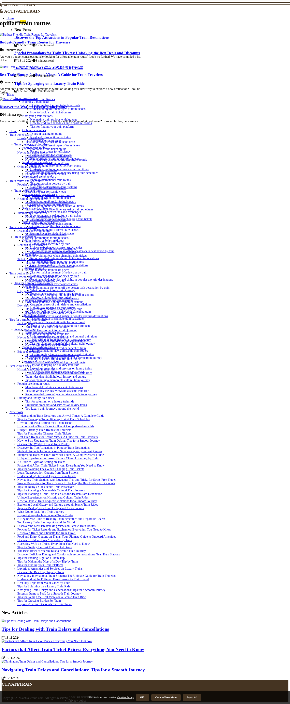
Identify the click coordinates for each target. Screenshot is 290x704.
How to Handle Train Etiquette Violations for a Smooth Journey (57, 501)
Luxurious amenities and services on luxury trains (61, 368)
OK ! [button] (142, 697)
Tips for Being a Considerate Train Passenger (45, 486)
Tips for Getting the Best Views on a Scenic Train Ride (51, 597)
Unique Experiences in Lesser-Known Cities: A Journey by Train (57, 458)
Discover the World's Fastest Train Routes (43, 444)
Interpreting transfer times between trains (55, 165)
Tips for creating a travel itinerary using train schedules (59, 209)
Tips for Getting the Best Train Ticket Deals (44, 547)
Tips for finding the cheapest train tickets (55, 226)
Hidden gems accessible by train (50, 244)
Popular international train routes (50, 180)
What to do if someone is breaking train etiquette (55, 362)
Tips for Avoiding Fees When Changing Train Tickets (50, 469)
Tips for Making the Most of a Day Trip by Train (47, 561)
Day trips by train (28, 305)
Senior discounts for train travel (44, 241)
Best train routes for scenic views (45, 191)
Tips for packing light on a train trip (47, 334)
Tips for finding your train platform (52, 126)
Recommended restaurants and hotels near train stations (64, 258)
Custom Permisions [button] (166, 697)
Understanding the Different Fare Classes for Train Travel (53, 579)
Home (13, 131)
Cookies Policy (125, 697)
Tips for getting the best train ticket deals (50, 141)
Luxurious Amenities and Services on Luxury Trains (49, 568)
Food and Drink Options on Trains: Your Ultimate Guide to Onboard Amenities (66, 536)
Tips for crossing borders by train (50, 183)
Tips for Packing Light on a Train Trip (41, 558)
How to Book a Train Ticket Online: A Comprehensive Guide (55, 426)
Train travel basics (20, 134)
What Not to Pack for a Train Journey (40, 511)
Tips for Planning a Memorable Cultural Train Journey (51, 490)
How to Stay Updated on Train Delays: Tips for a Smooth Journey (58, 440)
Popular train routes (29, 184)
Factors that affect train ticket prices (47, 269)
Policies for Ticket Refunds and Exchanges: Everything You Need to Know (64, 529)
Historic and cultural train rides (36, 369)
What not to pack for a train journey (52, 290)
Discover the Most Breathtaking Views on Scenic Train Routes (56, 526)
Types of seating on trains (46, 133)
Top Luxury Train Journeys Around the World (46, 522)
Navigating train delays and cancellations (42, 337)
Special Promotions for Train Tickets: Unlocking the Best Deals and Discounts (66, 483)
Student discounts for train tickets (50, 197)
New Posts (16, 412)
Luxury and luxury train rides (35, 398)
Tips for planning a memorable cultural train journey (57, 380)
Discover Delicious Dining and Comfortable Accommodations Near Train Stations (68, 554)
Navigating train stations (32, 152)
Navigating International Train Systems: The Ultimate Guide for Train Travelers (66, 575)
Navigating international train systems (48, 223)
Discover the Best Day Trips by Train (40, 572)
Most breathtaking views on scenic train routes (59, 350)
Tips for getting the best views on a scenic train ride (57, 390)
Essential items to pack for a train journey (51, 330)
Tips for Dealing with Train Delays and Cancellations (50, 508)
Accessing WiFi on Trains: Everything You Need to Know (53, 543)
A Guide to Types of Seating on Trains (41, 462)
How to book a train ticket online (45, 149)
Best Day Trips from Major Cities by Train (43, 582)
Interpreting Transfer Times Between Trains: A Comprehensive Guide (60, 454)
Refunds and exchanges (32, 245)
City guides (24, 291)
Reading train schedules (32, 198)
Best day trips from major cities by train (49, 312)
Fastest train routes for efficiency (50, 151)
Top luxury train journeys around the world (52, 408)
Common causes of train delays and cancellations (60, 304)
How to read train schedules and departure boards (56, 159)
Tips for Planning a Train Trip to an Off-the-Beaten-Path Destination (59, 494)
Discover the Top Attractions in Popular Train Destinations (53, 447)
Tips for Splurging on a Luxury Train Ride (43, 586)
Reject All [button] (192, 697)
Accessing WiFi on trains (40, 177)
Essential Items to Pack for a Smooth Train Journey (49, 593)
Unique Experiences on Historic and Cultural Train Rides (53, 497)
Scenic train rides (25, 329)
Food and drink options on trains (50, 137)
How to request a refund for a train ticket (50, 252)
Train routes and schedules (25, 181)
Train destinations (20, 273)
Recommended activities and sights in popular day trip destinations (71, 279)
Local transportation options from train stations (54, 301)
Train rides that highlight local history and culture (55, 376)
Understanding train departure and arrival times (59, 169)
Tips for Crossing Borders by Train (39, 600)
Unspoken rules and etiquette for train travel (57, 322)
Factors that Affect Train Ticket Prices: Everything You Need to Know (61, 465)
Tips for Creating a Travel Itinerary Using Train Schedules (53, 419)
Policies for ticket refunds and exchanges (55, 212)
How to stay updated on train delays (47, 344)
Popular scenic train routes (33, 383)
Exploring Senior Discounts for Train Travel (44, 604)
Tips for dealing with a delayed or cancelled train (55, 348)
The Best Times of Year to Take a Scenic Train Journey (51, 550)
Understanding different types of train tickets (52, 145)
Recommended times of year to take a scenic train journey (61, 394)
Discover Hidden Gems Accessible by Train (44, 540)
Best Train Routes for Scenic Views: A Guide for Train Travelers (57, 437)
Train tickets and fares (23, 227)
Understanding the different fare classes (54, 229)
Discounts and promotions (33, 230)
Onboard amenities (34, 130)
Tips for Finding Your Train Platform (40, 565)
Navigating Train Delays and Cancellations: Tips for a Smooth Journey (61, 590)
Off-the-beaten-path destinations (37, 277)
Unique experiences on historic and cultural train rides (58, 373)
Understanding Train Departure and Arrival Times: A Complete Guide (60, 415)
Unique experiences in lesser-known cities (51, 284)
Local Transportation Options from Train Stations (48, 472)
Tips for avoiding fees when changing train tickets (56, 255)
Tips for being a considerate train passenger (57, 318)
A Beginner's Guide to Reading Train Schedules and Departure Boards (61, 518)
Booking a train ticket (30, 138)
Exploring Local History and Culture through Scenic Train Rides (57, 504)
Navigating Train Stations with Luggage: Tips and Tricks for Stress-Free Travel (66, 479)
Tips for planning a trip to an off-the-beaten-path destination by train (67, 287)
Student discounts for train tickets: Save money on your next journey (59, 451)
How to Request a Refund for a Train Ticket (44, 422)
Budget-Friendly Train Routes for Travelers (44, 430)
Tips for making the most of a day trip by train (58, 272)
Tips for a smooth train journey (28, 319)
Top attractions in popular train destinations (52, 298)
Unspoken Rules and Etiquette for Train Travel (46, 533)
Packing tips (25, 323)
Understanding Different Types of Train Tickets (46, 476)
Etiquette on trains (28, 351)
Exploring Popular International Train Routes (45, 515)
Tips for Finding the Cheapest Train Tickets (44, 433)
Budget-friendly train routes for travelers (50, 195)
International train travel (32, 213)
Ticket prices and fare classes (35, 259)
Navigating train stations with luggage (48, 156)
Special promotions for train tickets (46, 237)
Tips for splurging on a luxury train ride (54, 365)
